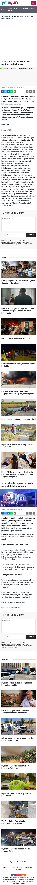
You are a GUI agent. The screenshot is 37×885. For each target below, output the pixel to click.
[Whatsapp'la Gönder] (11, 91)
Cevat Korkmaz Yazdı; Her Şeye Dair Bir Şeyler (21, 9)
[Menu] (33, 3)
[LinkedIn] (8, 91)
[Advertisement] (18, 40)
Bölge (14, 16)
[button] (27, 91)
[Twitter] (5, 91)
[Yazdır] (15, 91)
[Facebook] (2, 91)
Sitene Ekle (18, 869)
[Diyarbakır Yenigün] (9, 3)
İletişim (19, 867)
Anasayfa (7, 16)
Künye (13, 867)
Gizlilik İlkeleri (28, 867)
